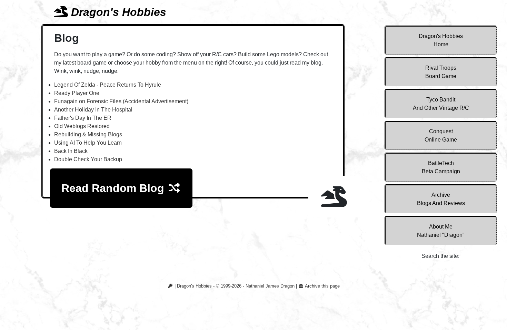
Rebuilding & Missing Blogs (88, 134)
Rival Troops (440, 72)
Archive (441, 199)
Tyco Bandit (441, 104)
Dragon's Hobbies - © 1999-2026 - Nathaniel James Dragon (236, 286)
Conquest (441, 135)
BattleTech (441, 167)
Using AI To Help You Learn (88, 143)
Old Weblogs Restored (82, 126)
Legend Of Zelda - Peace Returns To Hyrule (107, 85)
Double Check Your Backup (88, 159)
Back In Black (71, 151)
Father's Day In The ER (82, 118)
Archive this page (322, 286)
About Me (441, 231)
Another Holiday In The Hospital (93, 110)
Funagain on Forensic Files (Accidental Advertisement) (121, 101)
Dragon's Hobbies (441, 40)
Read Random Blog (114, 188)
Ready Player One (76, 93)
